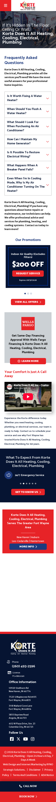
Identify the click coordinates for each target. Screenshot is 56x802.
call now (30, 786)
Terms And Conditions (25, 775)
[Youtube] (25, 739)
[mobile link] (51, 6)
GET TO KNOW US (26, 492)
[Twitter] (19, 739)
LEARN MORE (30, 361)
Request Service (28, 273)
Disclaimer (35, 769)
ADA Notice (47, 775)
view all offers (26, 302)
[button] (25, 293)
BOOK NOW (26, 796)
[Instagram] (32, 739)
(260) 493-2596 (23, 666)
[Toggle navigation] (6, 6)
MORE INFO (26, 546)
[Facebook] (12, 739)
